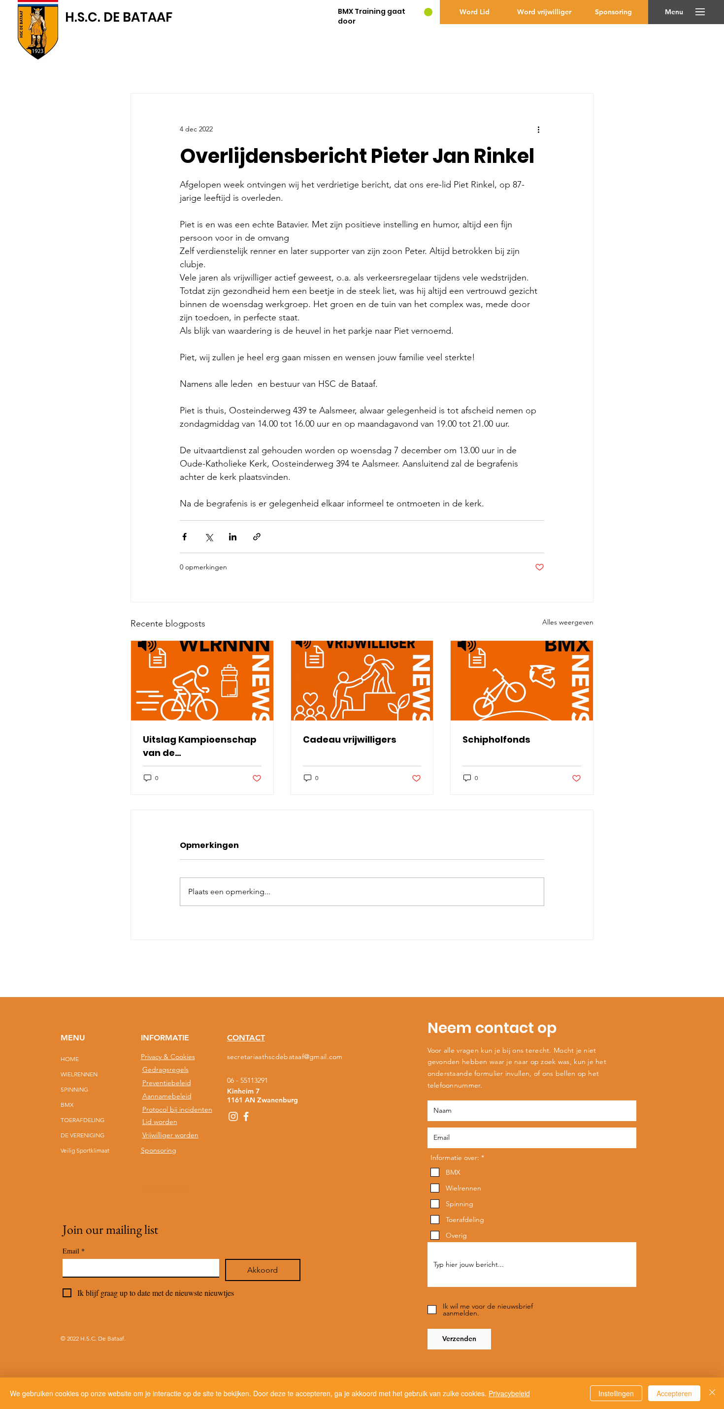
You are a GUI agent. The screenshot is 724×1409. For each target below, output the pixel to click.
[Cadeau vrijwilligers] (362, 680)
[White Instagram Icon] (233, 1116)
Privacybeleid (509, 1393)
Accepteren (674, 1393)
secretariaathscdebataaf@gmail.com (285, 1056)
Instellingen (616, 1393)
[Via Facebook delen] (184, 536)
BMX (67, 1104)
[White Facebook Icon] (246, 1116)
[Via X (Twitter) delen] (208, 536)
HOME (70, 1059)
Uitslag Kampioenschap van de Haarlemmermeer (200, 746)
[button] (674, 12)
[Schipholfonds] (522, 680)
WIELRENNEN (79, 1074)
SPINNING (74, 1089)
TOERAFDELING (82, 1120)
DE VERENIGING (82, 1135)
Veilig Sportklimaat (84, 1150)
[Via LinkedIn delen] (232, 536)
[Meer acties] (538, 129)
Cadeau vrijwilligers (349, 739)
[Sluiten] (712, 1393)
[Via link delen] (257, 536)
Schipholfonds (496, 739)
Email (74, 1251)
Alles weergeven (567, 622)
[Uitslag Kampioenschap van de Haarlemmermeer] (202, 680)
